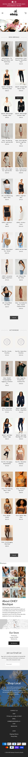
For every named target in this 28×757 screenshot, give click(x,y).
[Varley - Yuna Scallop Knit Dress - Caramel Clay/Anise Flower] (21, 293)
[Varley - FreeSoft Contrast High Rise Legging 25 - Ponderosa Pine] (7, 368)
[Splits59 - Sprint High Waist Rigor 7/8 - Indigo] (21, 425)
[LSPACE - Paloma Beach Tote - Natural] (7, 240)
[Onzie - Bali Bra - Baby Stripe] (21, 506)
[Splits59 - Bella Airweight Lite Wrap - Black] (21, 104)
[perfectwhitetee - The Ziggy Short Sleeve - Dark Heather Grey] (7, 49)
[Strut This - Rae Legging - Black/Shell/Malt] (7, 452)
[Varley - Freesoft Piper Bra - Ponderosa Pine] (7, 399)
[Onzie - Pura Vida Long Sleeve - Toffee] (7, 479)
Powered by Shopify (19, 752)
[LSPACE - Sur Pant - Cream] (21, 213)
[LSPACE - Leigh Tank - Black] (21, 186)
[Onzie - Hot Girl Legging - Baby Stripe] (7, 533)
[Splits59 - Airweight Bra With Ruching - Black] (7, 77)
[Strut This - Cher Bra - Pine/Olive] (7, 342)
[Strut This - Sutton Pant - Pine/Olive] (21, 342)
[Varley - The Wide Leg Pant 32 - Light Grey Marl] (7, 131)
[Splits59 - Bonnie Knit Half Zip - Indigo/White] (21, 399)
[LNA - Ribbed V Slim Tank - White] (21, 266)
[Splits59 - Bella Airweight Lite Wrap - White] (7, 104)
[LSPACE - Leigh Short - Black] (7, 213)
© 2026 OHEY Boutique (9, 752)
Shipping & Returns (14, 734)
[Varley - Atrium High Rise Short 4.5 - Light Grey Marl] (21, 131)
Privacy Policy (14, 736)
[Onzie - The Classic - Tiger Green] (21, 479)
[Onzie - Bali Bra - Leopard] (7, 506)
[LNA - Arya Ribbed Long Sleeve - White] (7, 186)
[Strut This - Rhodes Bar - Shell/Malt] (21, 452)
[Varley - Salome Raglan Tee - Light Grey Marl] (7, 159)
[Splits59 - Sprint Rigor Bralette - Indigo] (7, 425)
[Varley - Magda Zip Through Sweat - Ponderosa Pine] (21, 368)
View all (14, 317)
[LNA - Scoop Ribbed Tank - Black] (7, 293)
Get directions (14, 643)
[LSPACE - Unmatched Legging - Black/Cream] (7, 266)
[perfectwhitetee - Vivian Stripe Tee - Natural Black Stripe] (21, 49)
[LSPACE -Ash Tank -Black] (21, 240)
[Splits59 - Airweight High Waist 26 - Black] (21, 77)
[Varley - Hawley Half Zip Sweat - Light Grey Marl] (21, 159)
